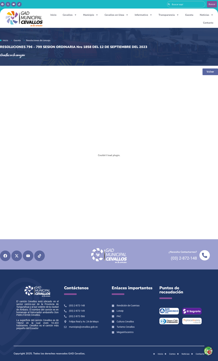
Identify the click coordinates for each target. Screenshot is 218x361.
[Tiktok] (19, 4)
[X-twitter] (8, 4)
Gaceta (189, 15)
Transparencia (167, 15)
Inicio (53, 15)
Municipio (88, 15)
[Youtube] (13, 4)
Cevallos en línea (114, 15)
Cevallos (68, 15)
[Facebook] (2, 4)
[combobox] (186, 4)
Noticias (204, 15)
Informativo (141, 15)
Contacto (208, 22)
